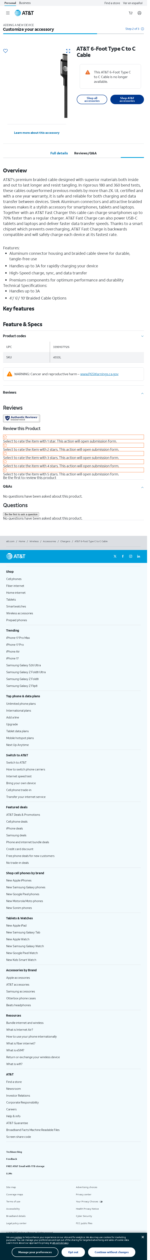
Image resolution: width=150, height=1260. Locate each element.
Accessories (49, 541)
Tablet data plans (17, 731)
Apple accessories (18, 978)
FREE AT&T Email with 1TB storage (25, 1166)
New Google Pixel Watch (22, 953)
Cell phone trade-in (18, 790)
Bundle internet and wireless (25, 1023)
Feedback (11, 1158)
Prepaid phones (16, 620)
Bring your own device (21, 783)
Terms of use (13, 1201)
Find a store (112, 3)
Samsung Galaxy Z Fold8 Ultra (26, 672)
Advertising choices (86, 1187)
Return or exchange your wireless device (33, 1057)
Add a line (12, 717)
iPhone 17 (12, 658)
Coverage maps (14, 1194)
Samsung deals (16, 835)
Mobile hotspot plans (20, 738)
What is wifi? (14, 1064)
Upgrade (12, 724)
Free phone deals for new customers (30, 856)
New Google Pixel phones (22, 894)
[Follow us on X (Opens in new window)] (115, 556)
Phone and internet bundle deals (27, 842)
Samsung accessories (20, 991)
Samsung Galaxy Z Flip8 (22, 686)
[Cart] (130, 13)
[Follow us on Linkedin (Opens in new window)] (138, 556)
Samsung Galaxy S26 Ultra (23, 665)
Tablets (11, 599)
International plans (18, 710)
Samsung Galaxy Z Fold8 (22, 679)
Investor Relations (18, 1095)
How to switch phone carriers (25, 769)
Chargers (65, 541)
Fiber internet (15, 586)
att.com (10, 541)
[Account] (139, 12)
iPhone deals (14, 828)
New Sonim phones (19, 908)
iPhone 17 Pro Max (18, 638)
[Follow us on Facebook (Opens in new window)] (123, 556)
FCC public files (84, 1223)
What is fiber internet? (20, 1043)
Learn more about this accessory (37, 133)
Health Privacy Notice (87, 1208)
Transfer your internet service (26, 797)
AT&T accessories (17, 984)
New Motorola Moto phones (24, 901)
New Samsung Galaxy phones (25, 887)
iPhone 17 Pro (15, 644)
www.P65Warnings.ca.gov (99, 374)
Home (22, 541)
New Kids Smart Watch (21, 960)
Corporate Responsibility (22, 1102)
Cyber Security (84, 1215)
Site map (11, 1187)
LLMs (9, 1173)
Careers (11, 1109)
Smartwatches (16, 606)
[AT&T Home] (24, 13)
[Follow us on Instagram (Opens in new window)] (130, 556)
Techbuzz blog (14, 1151)
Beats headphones (18, 1005)
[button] (134, 31)
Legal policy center (16, 1223)
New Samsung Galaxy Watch (25, 946)
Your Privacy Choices (87, 1201)
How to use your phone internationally (31, 1036)
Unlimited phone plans (21, 704)
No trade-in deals (17, 863)
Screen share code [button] (18, 1137)
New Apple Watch (17, 939)
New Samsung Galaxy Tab (23, 932)
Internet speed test (19, 776)
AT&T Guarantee (17, 1123)
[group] (73, 571)
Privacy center (83, 1194)
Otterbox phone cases (21, 998)
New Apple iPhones (18, 880)
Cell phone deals (17, 821)
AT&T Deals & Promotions (23, 815)
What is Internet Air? (19, 1029)
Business (25, 3)
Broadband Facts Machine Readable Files (33, 1130)
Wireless (34, 541)
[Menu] (7, 13)
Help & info (13, 1116)
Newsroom (13, 1089)
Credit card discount (19, 849)
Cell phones (13, 579)
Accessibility (13, 1208)
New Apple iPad (16, 925)
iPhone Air (13, 651)
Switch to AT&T (16, 762)
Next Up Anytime (17, 745)
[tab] (59, 153)
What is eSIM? (15, 1050)
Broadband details (16, 1215)
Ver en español (132, 3)
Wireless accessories (19, 613)
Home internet (16, 592)
